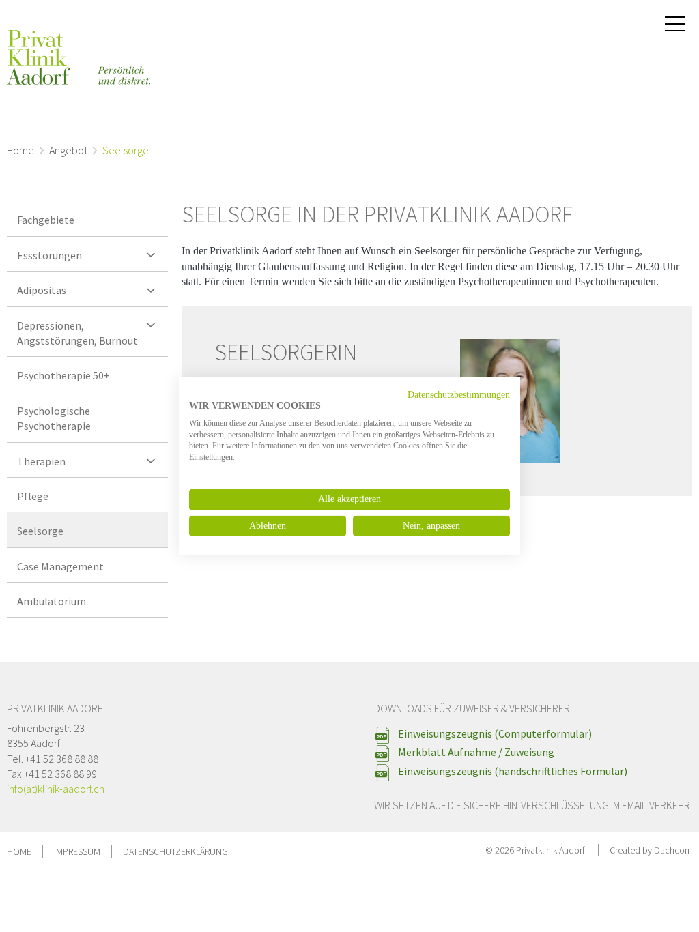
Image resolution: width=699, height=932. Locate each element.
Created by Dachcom (651, 850)
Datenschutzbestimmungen (459, 395)
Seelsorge (40, 531)
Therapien (41, 461)
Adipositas (41, 290)
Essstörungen (49, 255)
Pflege (32, 496)
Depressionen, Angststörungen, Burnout (77, 333)
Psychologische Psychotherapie (54, 418)
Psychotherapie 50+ (63, 375)
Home (20, 150)
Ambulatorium (51, 601)
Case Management (60, 566)
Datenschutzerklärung (175, 851)
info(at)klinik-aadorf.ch (55, 789)
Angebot (68, 150)
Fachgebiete (45, 220)
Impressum (77, 851)
